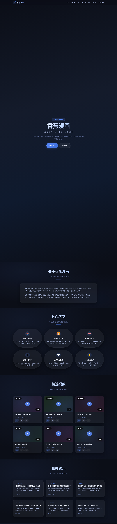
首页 (67, 2)
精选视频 (87, 2)
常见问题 (101, 2)
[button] (27, 404)
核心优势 (80, 2)
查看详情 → (18, 494)
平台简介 (73, 2)
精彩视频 (64, 145)
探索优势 (52, 145)
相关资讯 (94, 2)
